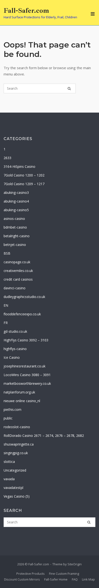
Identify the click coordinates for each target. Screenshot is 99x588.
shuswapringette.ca (19, 444)
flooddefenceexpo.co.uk (22, 314)
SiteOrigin (75, 564)
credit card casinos (18, 279)
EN (6, 305)
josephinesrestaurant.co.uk (24, 366)
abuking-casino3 (16, 192)
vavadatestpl (13, 487)
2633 (7, 157)
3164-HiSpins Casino (19, 166)
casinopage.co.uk (17, 262)
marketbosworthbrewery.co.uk (27, 383)
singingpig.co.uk (16, 453)
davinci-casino (14, 288)
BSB (7, 253)
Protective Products (30, 573)
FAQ (75, 579)
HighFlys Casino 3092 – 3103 (26, 340)
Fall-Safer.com (26, 10)
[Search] (69, 88)
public (8, 418)
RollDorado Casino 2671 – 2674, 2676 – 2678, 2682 (44, 435)
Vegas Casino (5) (17, 496)
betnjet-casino (15, 244)
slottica (9, 461)
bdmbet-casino (15, 227)
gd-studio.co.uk (15, 331)
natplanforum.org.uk (19, 392)
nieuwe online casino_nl (22, 401)
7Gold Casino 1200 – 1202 (24, 175)
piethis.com (12, 409)
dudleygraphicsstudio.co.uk (24, 296)
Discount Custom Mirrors (22, 579)
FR (6, 322)
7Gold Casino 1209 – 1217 (24, 184)
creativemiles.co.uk (18, 270)
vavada (9, 479)
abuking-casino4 (16, 201)
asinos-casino (14, 218)
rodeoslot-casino (17, 427)
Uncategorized (15, 470)
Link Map (88, 579)
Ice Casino (12, 357)
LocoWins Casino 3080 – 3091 (27, 374)
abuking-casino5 (16, 210)
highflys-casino (15, 348)
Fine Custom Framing (64, 573)
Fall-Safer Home (56, 579)
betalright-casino (17, 236)
